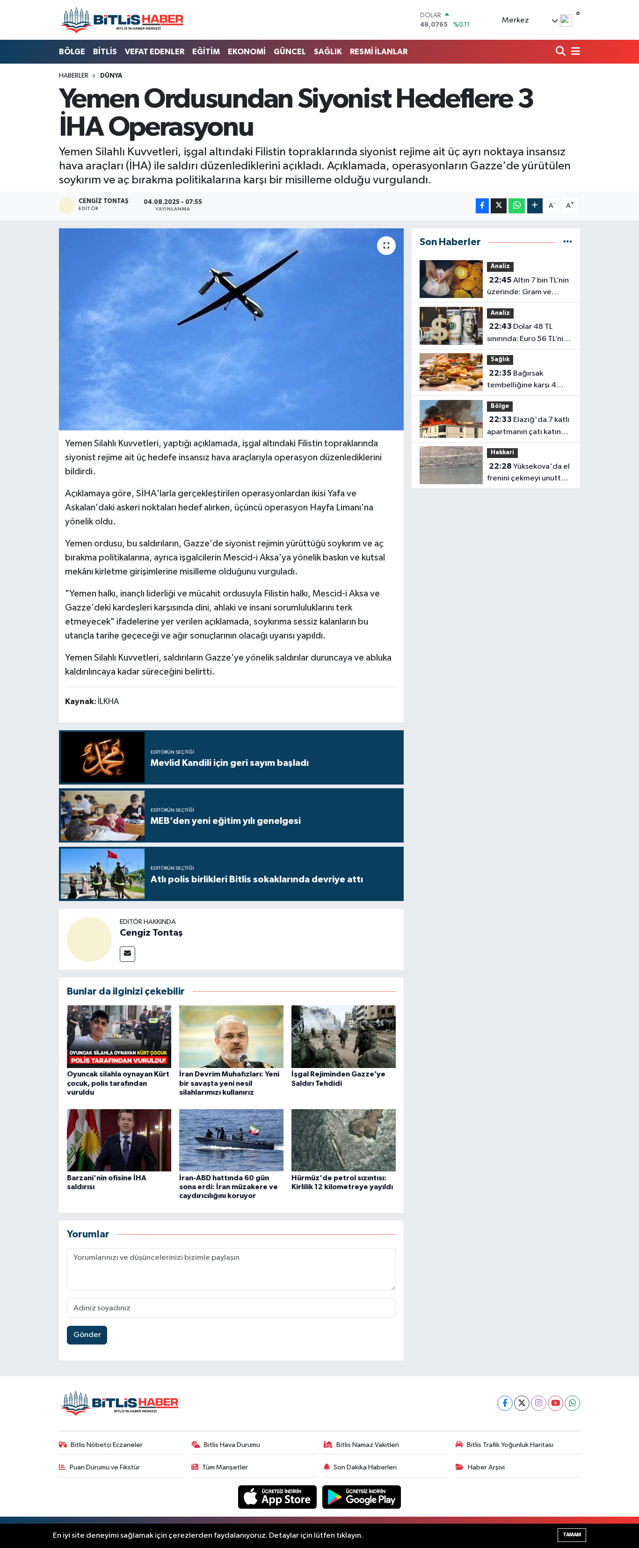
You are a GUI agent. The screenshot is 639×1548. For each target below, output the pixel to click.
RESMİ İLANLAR (378, 52)
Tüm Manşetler (225, 1467)
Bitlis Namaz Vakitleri (367, 1444)
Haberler (73, 76)
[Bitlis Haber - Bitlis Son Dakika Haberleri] (122, 20)
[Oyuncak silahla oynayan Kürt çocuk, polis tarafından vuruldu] (119, 1036)
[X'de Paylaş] (499, 206)
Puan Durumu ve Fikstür (105, 1467)
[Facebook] (505, 1403)
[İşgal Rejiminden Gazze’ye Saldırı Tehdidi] (343, 1036)
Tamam (572, 1534)
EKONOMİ (247, 52)
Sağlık (500, 359)
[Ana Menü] (574, 52)
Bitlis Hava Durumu (232, 1444)
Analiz (500, 266)
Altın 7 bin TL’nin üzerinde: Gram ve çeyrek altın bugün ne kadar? (528, 287)
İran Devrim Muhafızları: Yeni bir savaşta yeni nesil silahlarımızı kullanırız (229, 1083)
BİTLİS (105, 52)
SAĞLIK (328, 52)
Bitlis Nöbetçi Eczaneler (107, 1444)
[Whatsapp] (572, 1403)
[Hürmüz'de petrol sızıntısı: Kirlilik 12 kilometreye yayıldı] (343, 1140)
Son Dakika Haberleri (365, 1467)
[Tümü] (567, 242)
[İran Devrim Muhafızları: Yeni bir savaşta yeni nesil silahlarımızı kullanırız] (231, 1036)
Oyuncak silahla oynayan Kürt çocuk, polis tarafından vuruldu (118, 1083)
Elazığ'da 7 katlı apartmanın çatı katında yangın (528, 426)
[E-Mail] (127, 954)
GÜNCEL (290, 52)
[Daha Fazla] (535, 206)
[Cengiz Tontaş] (89, 939)
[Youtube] (555, 1403)
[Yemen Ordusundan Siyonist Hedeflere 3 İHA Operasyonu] (231, 329)
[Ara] (561, 52)
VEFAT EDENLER (154, 52)
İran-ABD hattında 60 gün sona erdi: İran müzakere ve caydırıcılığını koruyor (228, 1186)
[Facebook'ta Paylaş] (482, 206)
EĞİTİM (206, 52)
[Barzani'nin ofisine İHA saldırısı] (119, 1140)
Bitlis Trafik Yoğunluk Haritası (510, 1444)
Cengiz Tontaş (151, 933)
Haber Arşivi (486, 1467)
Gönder (87, 1335)
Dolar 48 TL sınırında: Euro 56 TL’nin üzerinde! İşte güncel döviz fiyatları (527, 333)
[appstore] (278, 1497)
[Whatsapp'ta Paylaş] (516, 206)
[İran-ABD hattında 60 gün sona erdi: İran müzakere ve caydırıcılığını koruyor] (231, 1140)
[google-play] (361, 1497)
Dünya (111, 76)
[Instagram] (538, 1403)
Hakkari (502, 453)
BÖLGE (72, 52)
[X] (522, 1403)
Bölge (500, 406)
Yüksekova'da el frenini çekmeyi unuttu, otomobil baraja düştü (528, 473)
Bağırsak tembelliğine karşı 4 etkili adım (521, 380)
